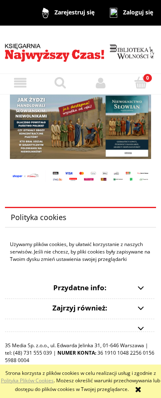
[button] (20, 83)
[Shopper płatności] (80, 175)
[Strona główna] (80, 49)
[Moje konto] (100, 83)
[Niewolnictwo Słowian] (80, 126)
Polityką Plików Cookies (27, 380)
